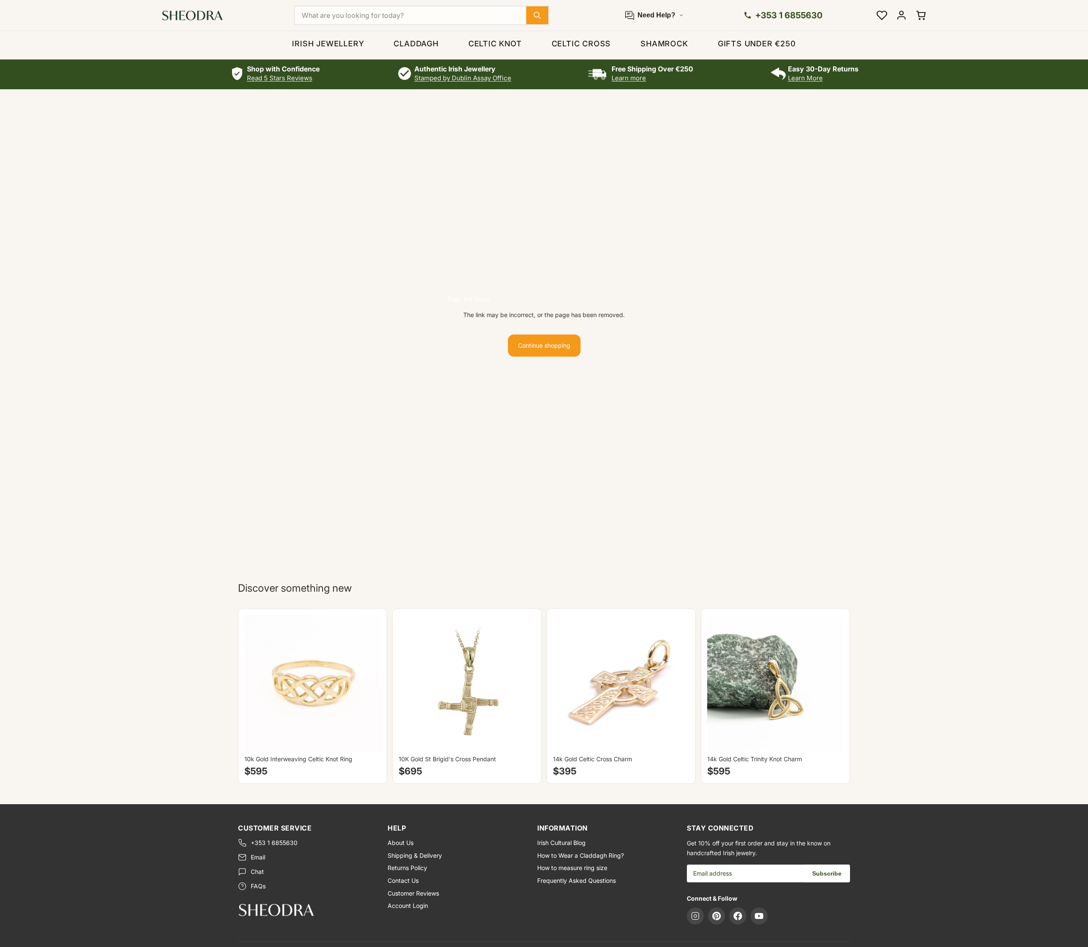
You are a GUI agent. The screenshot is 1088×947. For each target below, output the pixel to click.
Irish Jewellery (328, 43)
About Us (401, 842)
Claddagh (416, 43)
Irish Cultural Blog (561, 842)
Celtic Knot (495, 43)
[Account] (901, 15)
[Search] (537, 15)
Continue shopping (544, 345)
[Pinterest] (716, 915)
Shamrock (664, 43)
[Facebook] (737, 915)
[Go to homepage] (306, 909)
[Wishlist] (881, 15)
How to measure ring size (572, 867)
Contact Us (403, 880)
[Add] (522, 738)
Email (258, 857)
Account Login (408, 905)
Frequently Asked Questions (576, 880)
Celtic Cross (581, 43)
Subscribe (827, 873)
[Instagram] (695, 915)
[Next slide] (368, 683)
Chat (257, 871)
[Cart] (920, 15)
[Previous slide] (257, 683)
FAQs (258, 886)
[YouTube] (759, 915)
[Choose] (367, 738)
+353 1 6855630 (274, 842)
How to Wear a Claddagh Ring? (580, 855)
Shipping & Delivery (415, 855)
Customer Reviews (413, 893)
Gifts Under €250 (757, 43)
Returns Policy (407, 867)
